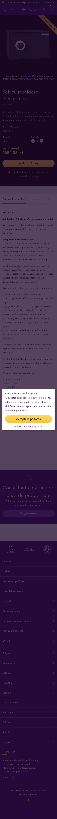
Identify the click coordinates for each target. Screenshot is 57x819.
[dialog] (28, 409)
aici (7, 406)
